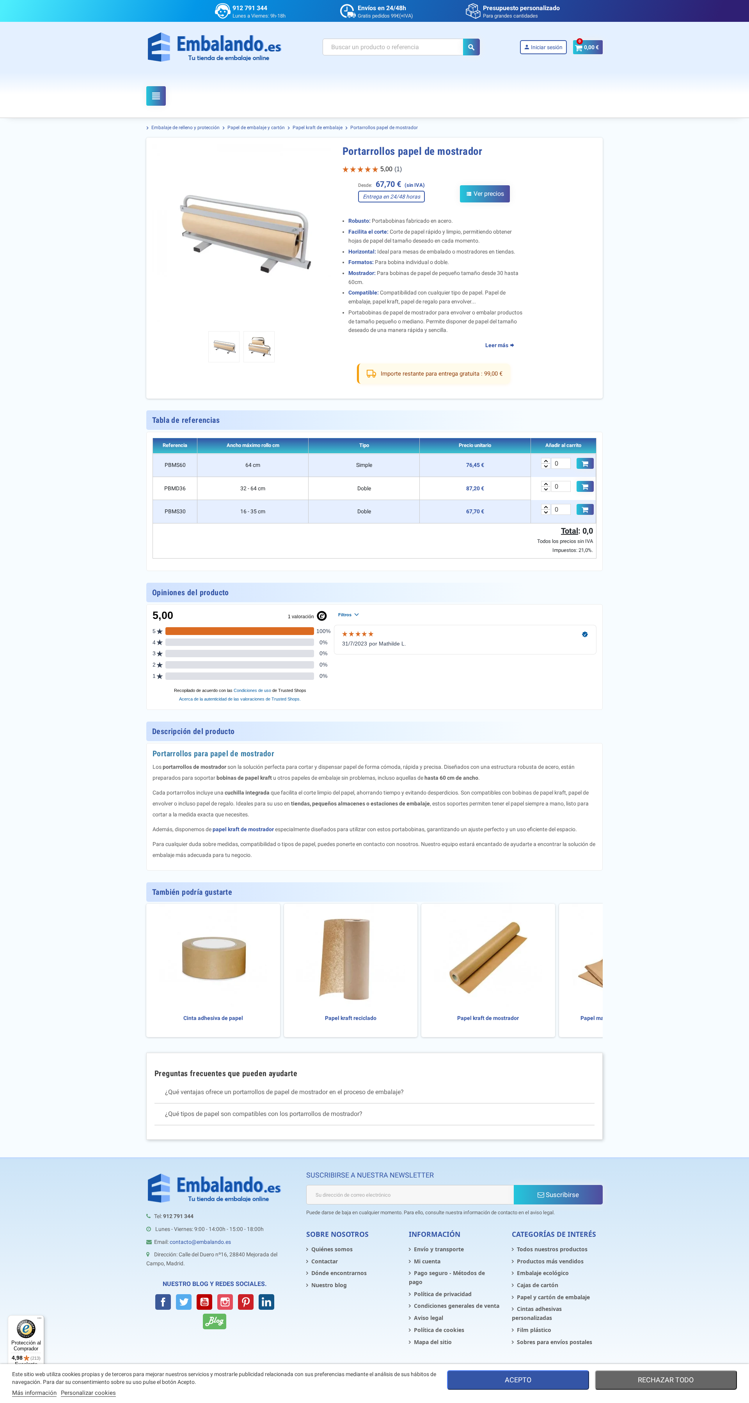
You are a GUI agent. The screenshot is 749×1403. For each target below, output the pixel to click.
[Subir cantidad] (545, 460)
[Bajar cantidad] (545, 466)
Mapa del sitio (433, 1342)
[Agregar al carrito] (585, 463)
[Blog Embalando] (214, 1321)
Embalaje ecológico (543, 1273)
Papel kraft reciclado (350, 1018)
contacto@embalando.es (200, 1242)
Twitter (184, 1302)
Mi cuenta (427, 1261)
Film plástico (534, 1330)
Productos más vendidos (550, 1261)
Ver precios (485, 193)
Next (319, 234)
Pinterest (246, 1302)
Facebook (163, 1302)
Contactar (324, 1261)
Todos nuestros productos (552, 1249)
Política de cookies (439, 1330)
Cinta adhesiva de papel (213, 1018)
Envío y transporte (439, 1249)
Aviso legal (428, 1317)
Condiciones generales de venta (456, 1305)
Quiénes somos (332, 1249)
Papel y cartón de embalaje (553, 1297)
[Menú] (39, 1320)
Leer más (497, 345)
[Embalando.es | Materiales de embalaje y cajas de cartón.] (214, 47)
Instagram (225, 1302)
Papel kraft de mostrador (488, 1018)
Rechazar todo (666, 1380)
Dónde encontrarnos (339, 1273)
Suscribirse (561, 1195)
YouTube (204, 1302)
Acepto (518, 1380)
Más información (34, 1392)
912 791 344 (250, 8)
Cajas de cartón (537, 1285)
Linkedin (266, 1302)
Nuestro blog (329, 1285)
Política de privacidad (443, 1294)
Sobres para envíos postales (554, 1342)
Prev (163, 234)
